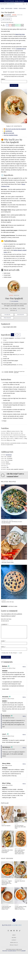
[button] (9, 295)
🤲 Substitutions (8, 131)
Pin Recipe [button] (7, 314)
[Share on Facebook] (7, 25)
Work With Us (14, 942)
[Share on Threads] (13, 25)
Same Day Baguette (6, 825)
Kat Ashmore (7, 14)
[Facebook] (14, 930)
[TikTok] (19, 930)
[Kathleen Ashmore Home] (8, 3)
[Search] (23, 3)
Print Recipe (7, 317)
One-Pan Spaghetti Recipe (11, 135)
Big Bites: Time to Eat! (19, 1)
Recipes (14, 937)
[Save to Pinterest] (10, 25)
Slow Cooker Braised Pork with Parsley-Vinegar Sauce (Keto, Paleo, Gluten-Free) (20, 851)
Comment (5, 624)
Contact (14, 940)
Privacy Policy (14, 945)
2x (15, 334)
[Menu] (26, 3)
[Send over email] (16, 25)
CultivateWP (23, 950)
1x (12, 334)
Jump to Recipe (6, 19)
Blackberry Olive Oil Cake (8, 601)
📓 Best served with (9, 133)
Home (2, 8)
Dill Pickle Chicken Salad (7, 562)
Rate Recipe (20, 314)
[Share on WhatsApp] (19, 25)
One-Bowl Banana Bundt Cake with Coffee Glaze (20, 827)
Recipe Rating (6, 619)
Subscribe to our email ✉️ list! (12, 652)
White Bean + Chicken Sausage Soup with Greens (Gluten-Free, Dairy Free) (7, 882)
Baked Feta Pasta (20, 34)
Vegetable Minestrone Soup (20, 881)
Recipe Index (8, 8)
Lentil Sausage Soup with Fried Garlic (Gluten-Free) (6, 908)
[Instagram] (8, 930)
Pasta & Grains (23, 8)
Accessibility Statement (12, 950)
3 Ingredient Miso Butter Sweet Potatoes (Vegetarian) (7, 851)
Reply (24, 666)
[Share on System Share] (22, 25)
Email (3, 79)
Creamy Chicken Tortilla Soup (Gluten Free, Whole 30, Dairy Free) (20, 908)
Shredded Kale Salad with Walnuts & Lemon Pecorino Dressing (12, 522)
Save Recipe (14, 85)
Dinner (16, 8)
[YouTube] (11, 930)
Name (3, 641)
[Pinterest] (16, 930)
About (14, 935)
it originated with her (20, 48)
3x (18, 334)
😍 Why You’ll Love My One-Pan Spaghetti (15, 129)
